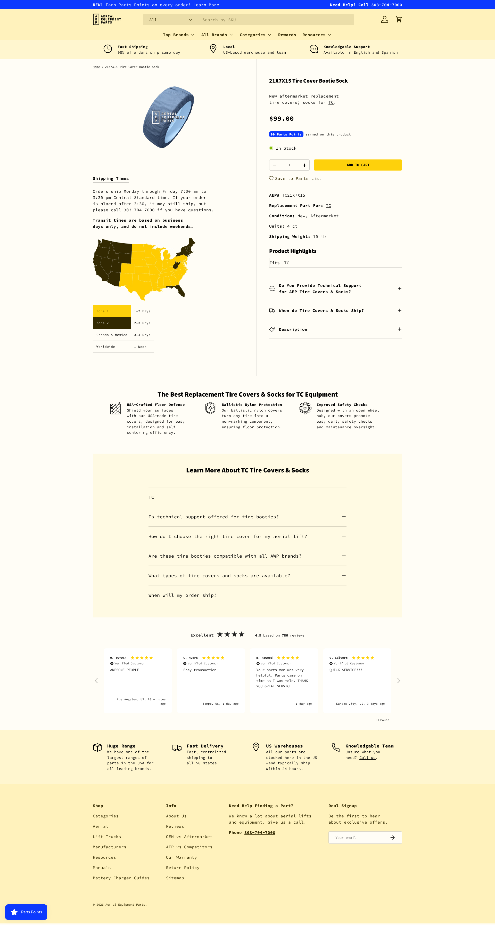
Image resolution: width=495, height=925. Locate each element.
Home (96, 66)
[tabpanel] (168, 270)
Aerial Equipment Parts (125, 904)
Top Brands (176, 34)
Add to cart (358, 165)
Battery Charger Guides (121, 877)
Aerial (100, 826)
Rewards (287, 34)
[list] (168, 117)
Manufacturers (109, 846)
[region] (247, 680)
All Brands (214, 34)
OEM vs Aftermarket (189, 836)
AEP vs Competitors (189, 846)
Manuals (102, 867)
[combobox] (248, 19)
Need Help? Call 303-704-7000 (366, 4)
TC (331, 102)
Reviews (175, 826)
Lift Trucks (107, 836)
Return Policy (183, 867)
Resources (314, 34)
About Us (176, 815)
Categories (253, 34)
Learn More (206, 4)
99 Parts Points (286, 134)
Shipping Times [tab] (111, 178)
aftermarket (293, 96)
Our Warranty (181, 857)
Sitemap (175, 877)
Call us (367, 757)
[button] (399, 19)
